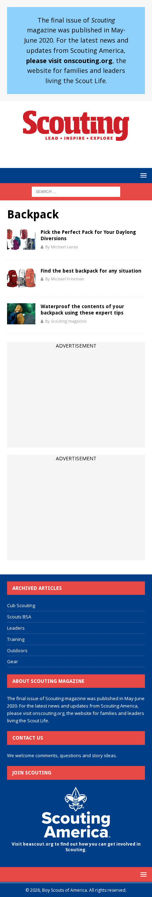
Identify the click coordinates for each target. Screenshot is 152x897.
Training (15, 639)
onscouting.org (48, 713)
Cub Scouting (21, 605)
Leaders (16, 628)
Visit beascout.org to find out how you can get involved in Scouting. (76, 847)
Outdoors (17, 650)
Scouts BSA (19, 616)
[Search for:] (76, 191)
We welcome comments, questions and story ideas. (62, 755)
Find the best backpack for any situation (91, 271)
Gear (12, 661)
